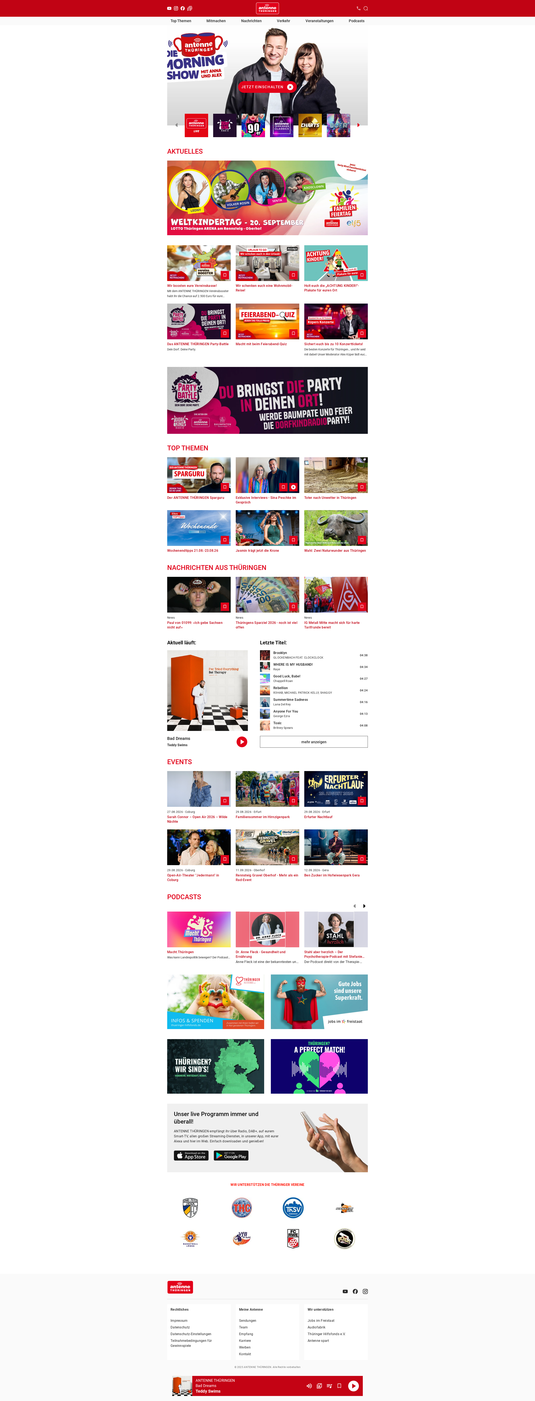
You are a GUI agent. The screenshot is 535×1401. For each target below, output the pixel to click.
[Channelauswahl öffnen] (366, 8)
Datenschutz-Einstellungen (191, 1334)
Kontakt (245, 1354)
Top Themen (181, 21)
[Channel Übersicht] (319, 1386)
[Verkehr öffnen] (189, 8)
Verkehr (283, 21)
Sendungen (247, 1321)
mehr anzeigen (313, 742)
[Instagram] (176, 8)
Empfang (246, 1334)
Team (243, 1327)
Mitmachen (216, 21)
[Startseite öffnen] (267, 8)
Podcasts (356, 21)
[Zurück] (354, 906)
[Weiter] (364, 906)
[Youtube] (169, 8)
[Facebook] (183, 8)
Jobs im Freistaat (321, 1321)
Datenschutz (180, 1327)
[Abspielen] (353, 1386)
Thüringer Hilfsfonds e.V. (327, 1334)
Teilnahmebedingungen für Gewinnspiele (191, 1343)
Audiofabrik (316, 1327)
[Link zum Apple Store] (191, 1156)
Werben (245, 1347)
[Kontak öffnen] (358, 8)
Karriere (245, 1341)
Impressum (179, 1321)
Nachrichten (251, 21)
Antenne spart (318, 1341)
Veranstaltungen (320, 21)
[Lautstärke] (309, 1386)
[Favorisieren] (339, 1386)
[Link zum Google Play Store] (231, 1156)
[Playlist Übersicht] (329, 1386)
